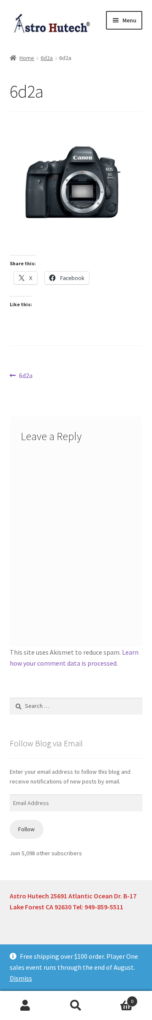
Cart (117, 998)
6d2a (47, 58)
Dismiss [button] (21, 978)
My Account (25, 1005)
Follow (26, 829)
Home (26, 58)
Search (76, 1005)
